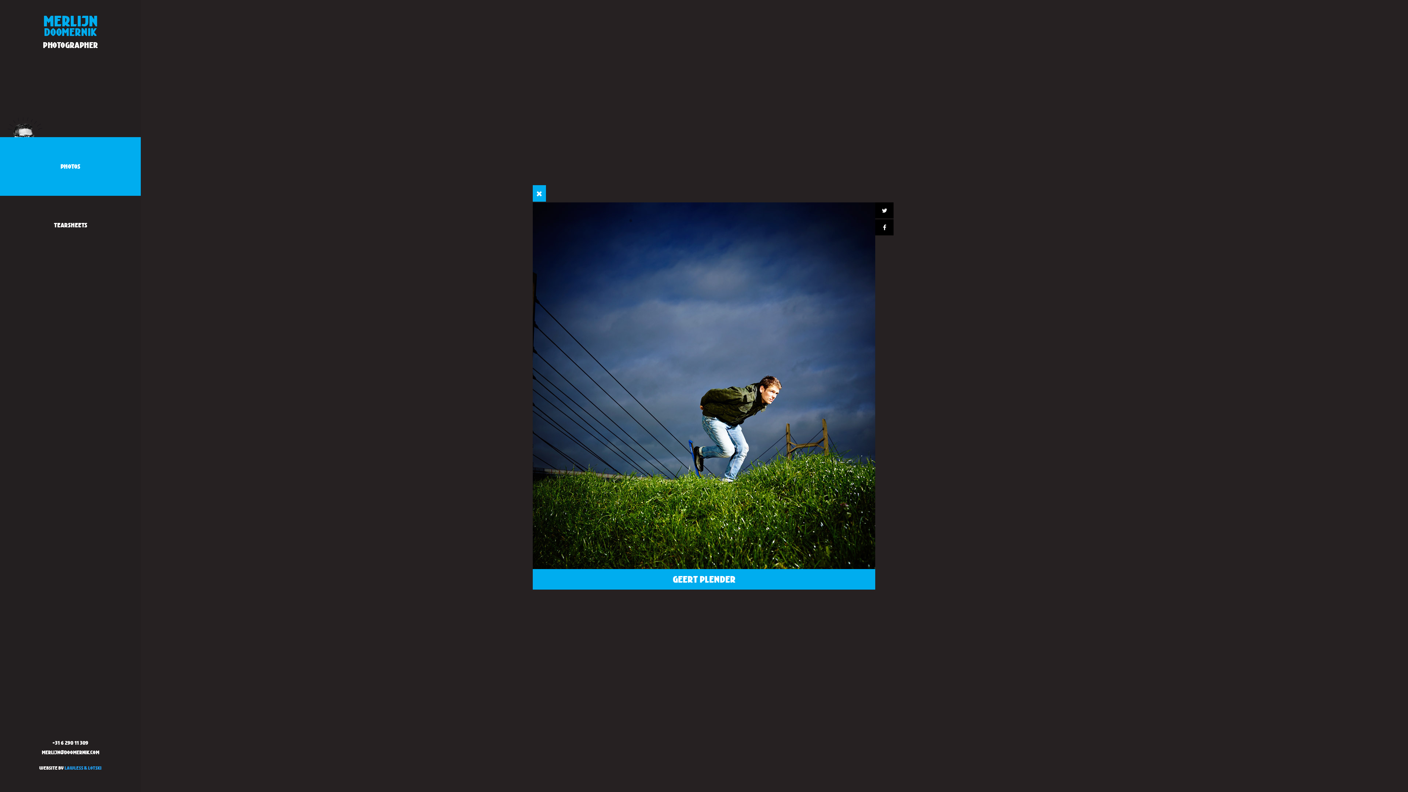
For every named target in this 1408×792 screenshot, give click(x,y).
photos (70, 166)
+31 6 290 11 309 (70, 743)
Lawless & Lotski (83, 768)
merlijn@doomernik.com (70, 752)
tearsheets (70, 225)
